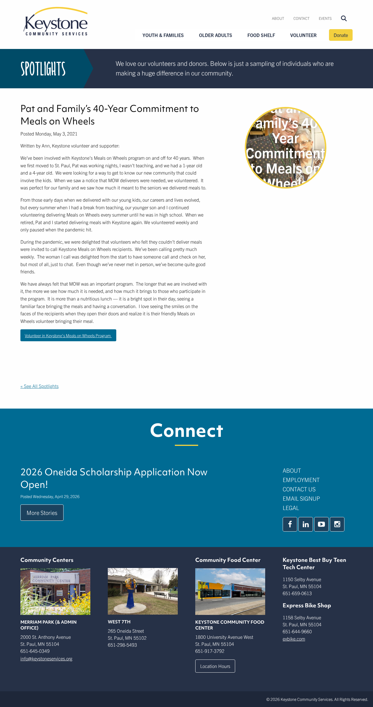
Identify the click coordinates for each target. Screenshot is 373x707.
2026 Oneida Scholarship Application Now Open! (113, 478)
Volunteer (303, 35)
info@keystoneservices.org (46, 658)
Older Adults (215, 35)
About (278, 18)
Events (325, 18)
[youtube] (321, 524)
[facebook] (290, 524)
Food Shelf (261, 35)
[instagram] (337, 524)
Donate (341, 35)
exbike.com (294, 638)
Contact (301, 18)
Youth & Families (163, 35)
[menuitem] (278, 18)
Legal (291, 507)
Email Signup (301, 498)
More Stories (42, 512)
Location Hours (215, 666)
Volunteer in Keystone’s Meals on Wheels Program (68, 335)
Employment (301, 479)
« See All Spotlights (39, 386)
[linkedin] (305, 524)
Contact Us (299, 489)
